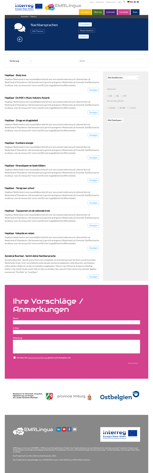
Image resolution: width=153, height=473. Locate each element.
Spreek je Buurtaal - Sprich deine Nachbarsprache (30, 255)
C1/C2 (133, 108)
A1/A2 (112, 108)
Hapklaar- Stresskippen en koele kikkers (25, 165)
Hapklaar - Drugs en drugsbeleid (21, 120)
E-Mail (16, 328)
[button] (59, 429)
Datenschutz (110, 2)
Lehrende (110, 12)
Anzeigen (93, 90)
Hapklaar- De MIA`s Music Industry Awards (27, 97)
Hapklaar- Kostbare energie (19, 142)
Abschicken (133, 363)
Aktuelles (85, 12)
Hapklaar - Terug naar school (19, 188)
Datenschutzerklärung (37, 357)
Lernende (124, 12)
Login (119, 2)
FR (125, 96)
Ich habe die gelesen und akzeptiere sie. (44, 357)
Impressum (100, 2)
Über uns (98, 12)
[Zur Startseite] (47, 7)
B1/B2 (122, 108)
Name (16, 318)
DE (110, 96)
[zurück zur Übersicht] (20, 39)
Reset (120, 363)
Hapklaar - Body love (15, 75)
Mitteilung (18, 338)
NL (118, 96)
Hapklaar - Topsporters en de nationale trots (27, 210)
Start (92, 2)
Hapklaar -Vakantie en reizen (19, 233)
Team (135, 12)
